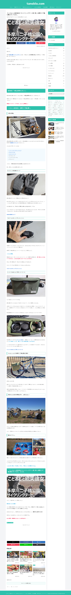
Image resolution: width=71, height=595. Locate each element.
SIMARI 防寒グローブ (11, 214)
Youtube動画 (34, 593)
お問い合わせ (39, 593)
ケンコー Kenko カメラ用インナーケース (15, 349)
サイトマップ (44, 593)
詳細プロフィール (12, 593)
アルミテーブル (12, 152)
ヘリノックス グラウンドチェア (15, 150)
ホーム (8, 593)
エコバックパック (12, 154)
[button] (63, 40)
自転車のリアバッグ (14, 142)
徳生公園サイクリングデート (15, 54)
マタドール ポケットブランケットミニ (14, 268)
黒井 (56, 23)
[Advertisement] (26, 75)
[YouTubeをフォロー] (54, 31)
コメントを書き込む (26, 583)
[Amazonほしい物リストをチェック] (57, 31)
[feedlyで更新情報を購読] (58, 31)
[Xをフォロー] (52, 31)
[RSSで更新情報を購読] (59, 31)
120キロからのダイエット (20, 593)
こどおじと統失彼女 (10, 522)
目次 (25, 85)
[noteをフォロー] (55, 31)
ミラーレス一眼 (19, 339)
